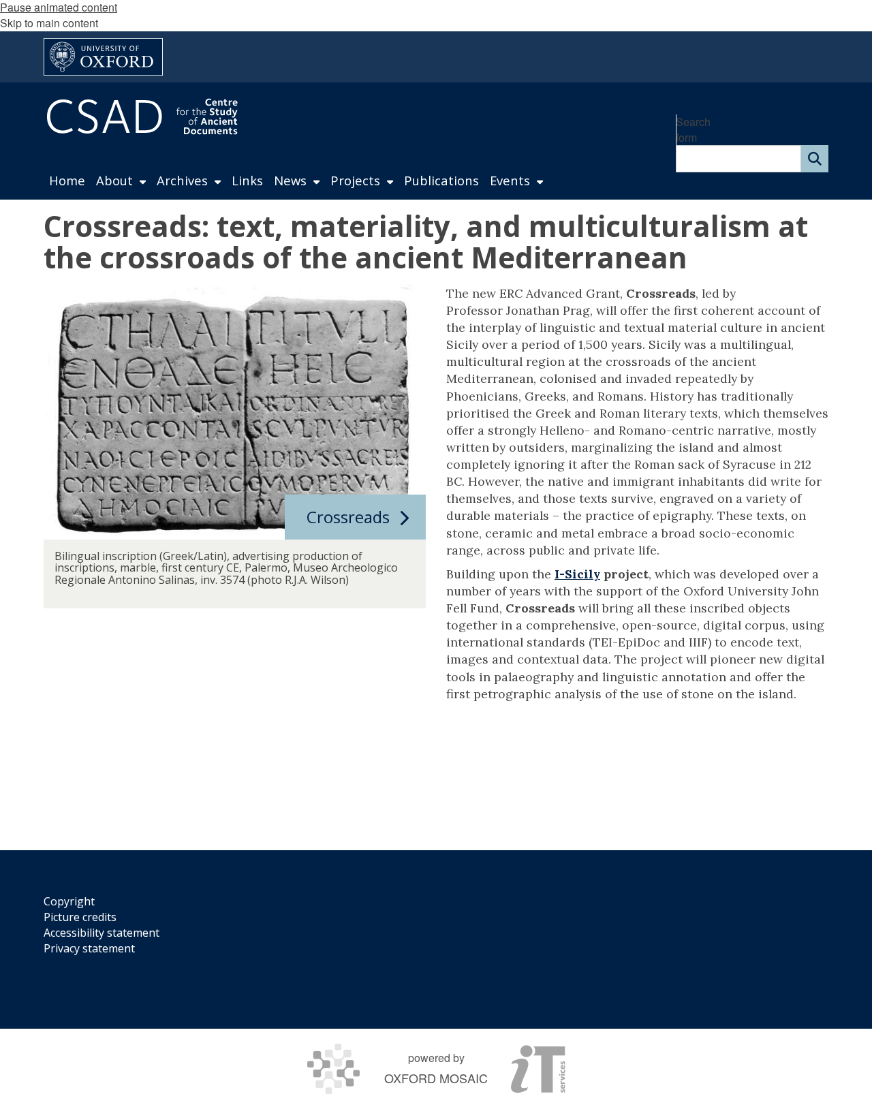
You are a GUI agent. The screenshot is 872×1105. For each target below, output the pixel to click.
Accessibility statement (101, 932)
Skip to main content (49, 23)
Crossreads (348, 516)
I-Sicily (577, 574)
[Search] (814, 158)
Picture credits (80, 916)
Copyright (69, 901)
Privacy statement (89, 948)
